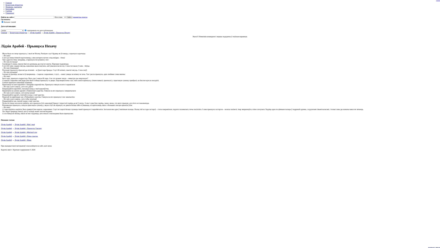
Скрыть (438, 0)
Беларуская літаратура (18, 33)
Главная (4, 33)
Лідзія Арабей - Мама (23, 140)
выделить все (431, 247)
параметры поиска (80, 17)
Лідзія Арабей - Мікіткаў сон (26, 132)
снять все (438, 247)
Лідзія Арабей (35, 33)
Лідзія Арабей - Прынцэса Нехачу (57, 33)
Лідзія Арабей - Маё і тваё (25, 124)
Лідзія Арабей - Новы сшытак (26, 136)
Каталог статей (10, 22)
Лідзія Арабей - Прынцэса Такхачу (28, 128)
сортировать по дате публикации (40, 30)
